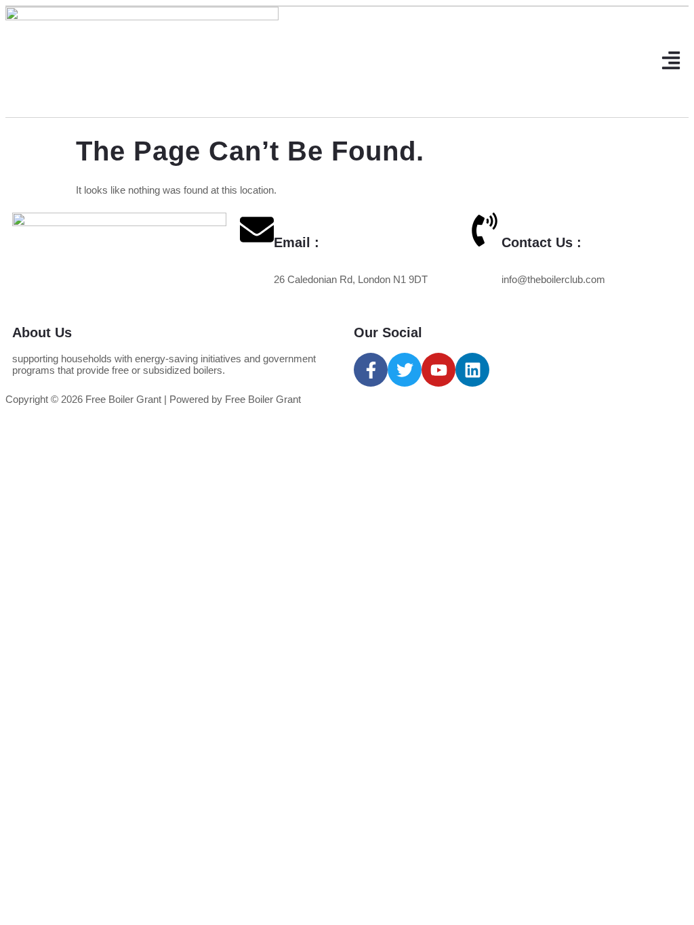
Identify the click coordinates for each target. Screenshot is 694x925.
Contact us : (541, 242)
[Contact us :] (485, 229)
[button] (671, 62)
